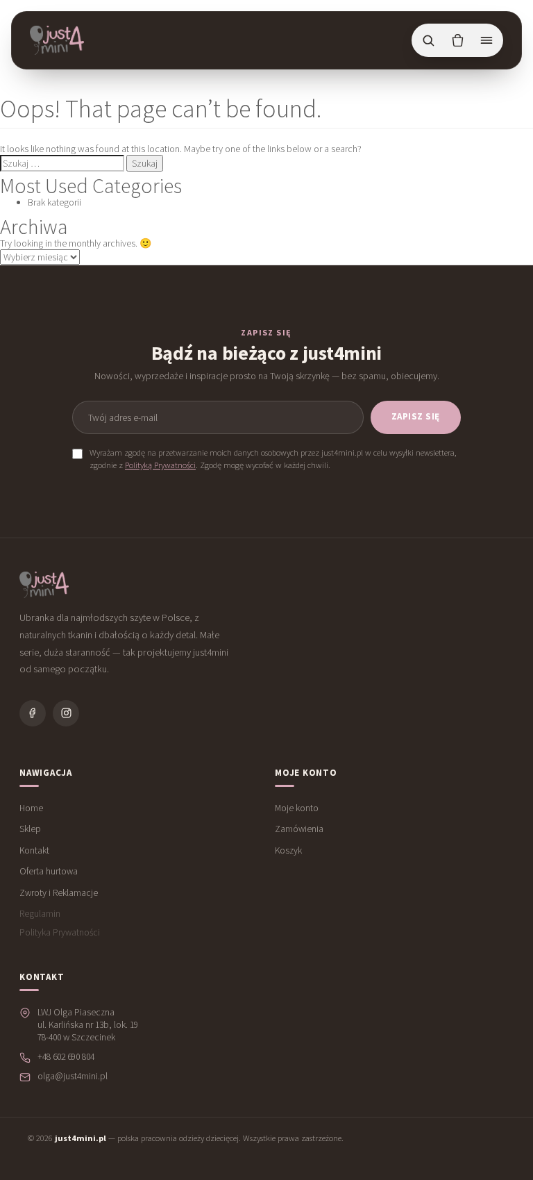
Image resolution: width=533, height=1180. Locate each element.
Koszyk (288, 850)
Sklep (30, 829)
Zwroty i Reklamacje (58, 893)
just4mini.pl (80, 1138)
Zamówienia (299, 829)
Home (31, 808)
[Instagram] (66, 713)
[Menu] (486, 40)
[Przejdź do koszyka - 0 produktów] (457, 40)
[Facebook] (32, 713)
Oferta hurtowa (48, 871)
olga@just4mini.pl (72, 1076)
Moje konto (297, 808)
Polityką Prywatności (160, 465)
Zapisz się (415, 416)
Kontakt (34, 850)
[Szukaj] (428, 40)
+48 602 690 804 (65, 1057)
